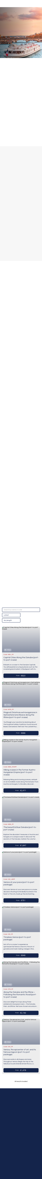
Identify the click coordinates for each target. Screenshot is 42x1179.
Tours (4, 1113)
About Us (26, 1113)
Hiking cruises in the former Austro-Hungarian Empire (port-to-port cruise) (19, 772)
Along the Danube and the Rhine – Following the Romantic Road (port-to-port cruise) (19, 994)
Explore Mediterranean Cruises (21, 521)
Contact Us (27, 1125)
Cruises (5, 1117)
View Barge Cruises (21, 410)
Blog (24, 1121)
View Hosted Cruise (21, 584)
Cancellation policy (9, 1144)
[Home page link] (21, 1101)
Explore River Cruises (21, 353)
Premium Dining (7, 1121)
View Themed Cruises (21, 465)
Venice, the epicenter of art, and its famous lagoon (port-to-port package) (19, 1052)
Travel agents (7, 1141)
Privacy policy (7, 1152)
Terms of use (7, 1148)
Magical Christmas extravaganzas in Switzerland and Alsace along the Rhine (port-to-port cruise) (20, 714)
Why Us (26, 1117)
